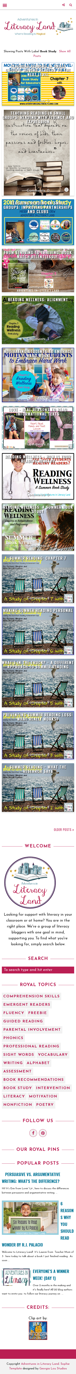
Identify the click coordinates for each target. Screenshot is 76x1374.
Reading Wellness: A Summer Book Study (38, 509)
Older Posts (62, 829)
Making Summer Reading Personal (38, 610)
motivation (43, 1096)
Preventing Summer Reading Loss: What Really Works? (38, 717)
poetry (45, 1105)
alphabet (38, 1063)
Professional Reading (31, 1046)
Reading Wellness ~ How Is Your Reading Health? (38, 459)
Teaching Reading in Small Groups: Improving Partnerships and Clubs (38, 207)
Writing (13, 1063)
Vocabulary (53, 1055)
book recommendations (33, 1080)
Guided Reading (23, 1021)
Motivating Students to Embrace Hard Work (38, 353)
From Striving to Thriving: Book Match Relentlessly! (38, 254)
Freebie (37, 1013)
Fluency (13, 1013)
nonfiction (17, 1105)
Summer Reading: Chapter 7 (38, 558)
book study (17, 1088)
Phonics (13, 1038)
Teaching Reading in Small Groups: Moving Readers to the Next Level (38, 70)
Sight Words (18, 1055)
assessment (17, 1071)
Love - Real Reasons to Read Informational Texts (38, 412)
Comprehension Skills (31, 996)
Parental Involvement (32, 1030)
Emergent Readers (26, 1005)
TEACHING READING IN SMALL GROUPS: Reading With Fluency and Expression (38, 117)
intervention (53, 1088)
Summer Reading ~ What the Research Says (38, 769)
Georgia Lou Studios (53, 1368)
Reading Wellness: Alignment (38, 299)
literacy (14, 1096)
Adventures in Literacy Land (40, 1364)
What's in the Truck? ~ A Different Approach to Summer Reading (38, 664)
